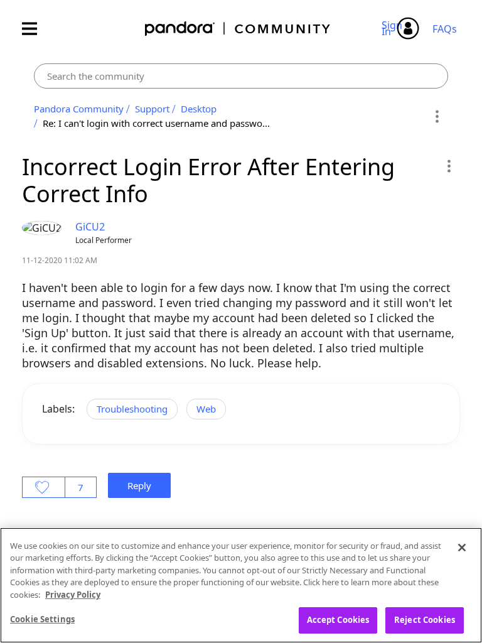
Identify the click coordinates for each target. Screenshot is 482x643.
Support (152, 108)
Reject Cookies (424, 619)
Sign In (393, 28)
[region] (241, 585)
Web (206, 409)
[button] (448, 166)
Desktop (199, 108)
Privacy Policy (72, 594)
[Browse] (36, 28)
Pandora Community (238, 28)
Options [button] (436, 116)
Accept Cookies (338, 619)
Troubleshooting (132, 409)
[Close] (462, 547)
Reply (139, 485)
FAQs (444, 29)
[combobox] (241, 76)
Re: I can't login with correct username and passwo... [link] (156, 123)
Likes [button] (44, 487)
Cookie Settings (42, 619)
